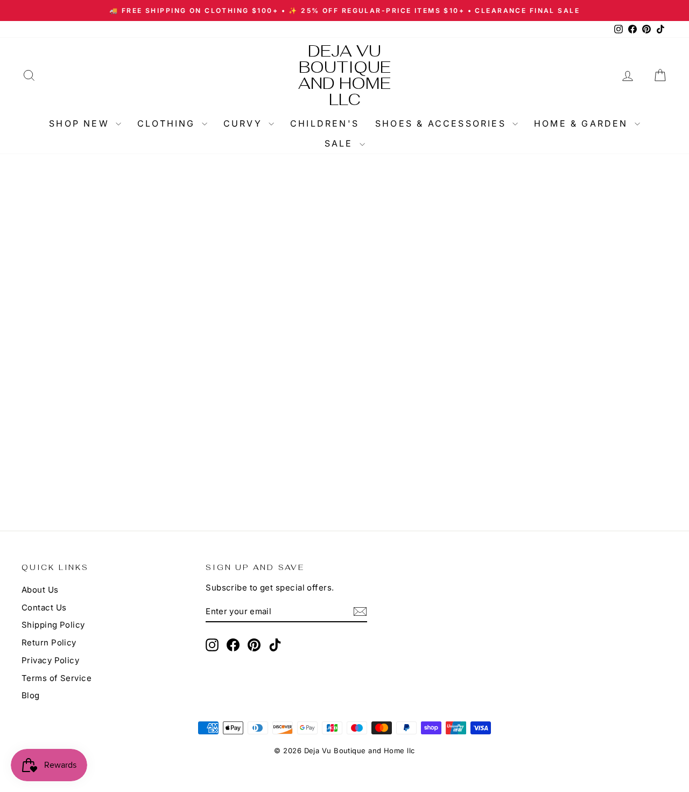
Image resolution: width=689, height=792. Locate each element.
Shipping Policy (53, 625)
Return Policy (49, 642)
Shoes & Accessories (442, 123)
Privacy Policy (50, 660)
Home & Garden (583, 123)
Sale (341, 143)
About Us (40, 590)
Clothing (168, 123)
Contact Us (44, 607)
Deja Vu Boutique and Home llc (344, 75)
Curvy (244, 123)
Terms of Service (57, 678)
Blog (31, 695)
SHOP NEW (81, 123)
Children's (324, 123)
